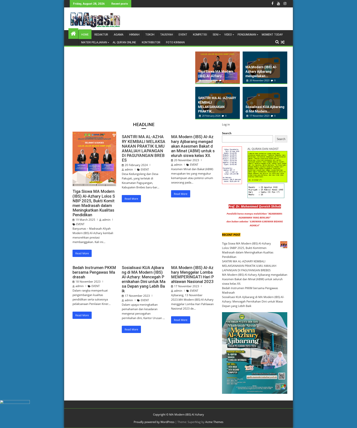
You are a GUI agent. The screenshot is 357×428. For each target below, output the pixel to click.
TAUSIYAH (166, 34)
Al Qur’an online (124, 42)
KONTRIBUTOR (151, 42)
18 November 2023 (88, 281)
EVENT (183, 34)
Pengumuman (247, 34)
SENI (215, 34)
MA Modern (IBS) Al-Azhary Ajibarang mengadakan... (261, 71)
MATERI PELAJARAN (94, 42)
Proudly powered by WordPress (154, 422)
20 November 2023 (259, 80)
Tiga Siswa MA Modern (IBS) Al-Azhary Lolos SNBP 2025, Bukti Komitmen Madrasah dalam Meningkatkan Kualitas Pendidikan (94, 203)
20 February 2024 (211, 115)
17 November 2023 (259, 115)
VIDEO (228, 34)
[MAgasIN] (73, 33)
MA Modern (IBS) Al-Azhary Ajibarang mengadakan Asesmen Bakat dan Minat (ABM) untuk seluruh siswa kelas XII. (193, 146)
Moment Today (272, 34)
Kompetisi (200, 34)
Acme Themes (214, 422)
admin (106, 219)
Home (85, 34)
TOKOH (149, 34)
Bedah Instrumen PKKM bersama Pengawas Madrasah (94, 272)
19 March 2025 (210, 80)
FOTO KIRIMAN (175, 42)
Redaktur (101, 34)
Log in (226, 124)
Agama (118, 34)
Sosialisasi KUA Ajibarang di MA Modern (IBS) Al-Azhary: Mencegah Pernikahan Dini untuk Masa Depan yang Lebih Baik (143, 279)
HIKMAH (134, 34)
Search (226, 133)
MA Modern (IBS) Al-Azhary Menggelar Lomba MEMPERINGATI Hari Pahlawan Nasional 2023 (192, 274)
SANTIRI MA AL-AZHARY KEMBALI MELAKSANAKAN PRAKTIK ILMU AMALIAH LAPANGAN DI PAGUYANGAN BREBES (143, 148)
